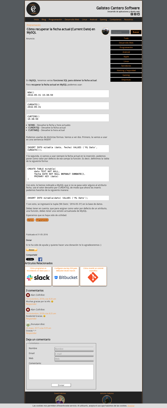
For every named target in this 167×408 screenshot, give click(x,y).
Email (32, 353)
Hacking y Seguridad (126, 70)
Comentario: (35, 363)
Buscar (136, 32)
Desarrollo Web (72, 19)
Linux (84, 19)
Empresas (126, 79)
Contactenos (115, 19)
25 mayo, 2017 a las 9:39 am (38, 328)
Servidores (126, 65)
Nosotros (128, 19)
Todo (126, 38)
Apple (126, 56)
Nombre (33, 348)
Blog (44, 19)
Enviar (61, 385)
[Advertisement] (46, 59)
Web (31, 358)
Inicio (36, 19)
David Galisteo (60, 393)
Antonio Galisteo (107, 393)
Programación (55, 19)
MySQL (30, 220)
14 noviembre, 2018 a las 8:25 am (41, 313)
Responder (31, 303)
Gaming (103, 19)
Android (93, 19)
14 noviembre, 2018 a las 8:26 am (41, 299)
